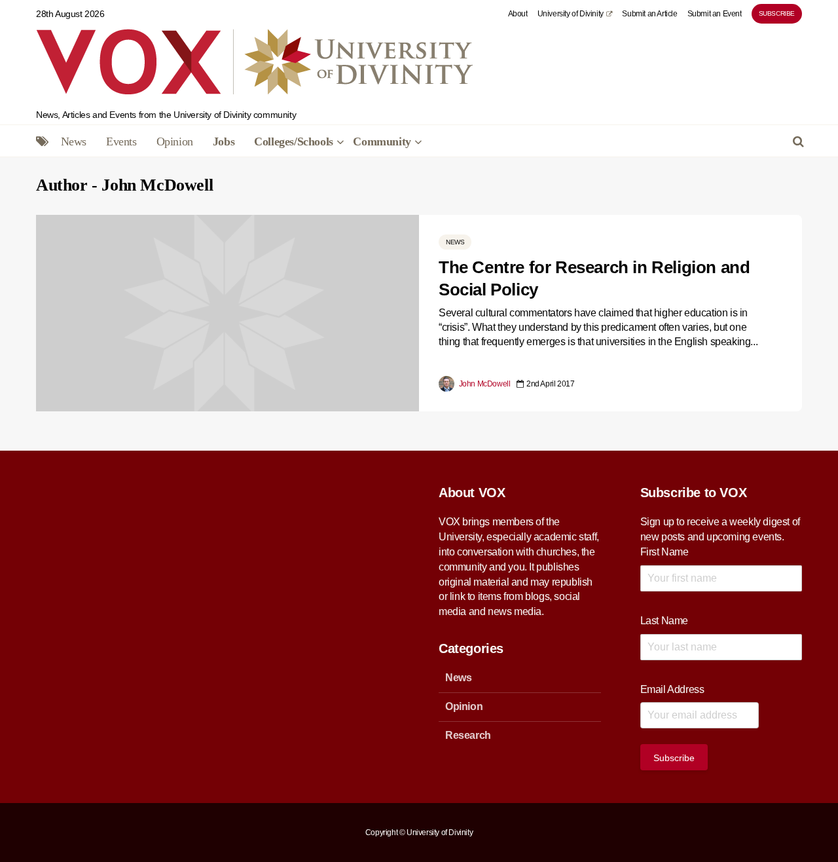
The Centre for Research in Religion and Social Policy (594, 278)
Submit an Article (649, 13)
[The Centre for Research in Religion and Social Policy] (227, 312)
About (518, 13)
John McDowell (483, 383)
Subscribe (777, 13)
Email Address (672, 689)
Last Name (664, 620)
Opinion (174, 141)
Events (121, 141)
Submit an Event (714, 13)
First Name (664, 551)
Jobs (223, 141)
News (73, 141)
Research (468, 735)
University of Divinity (570, 13)
